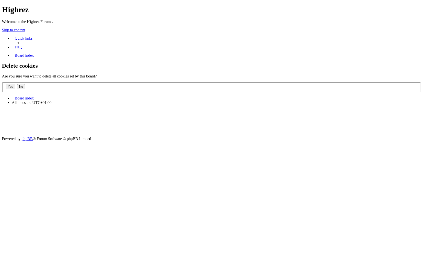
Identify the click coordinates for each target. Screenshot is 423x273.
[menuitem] (17, 47)
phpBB (27, 139)
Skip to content (13, 30)
